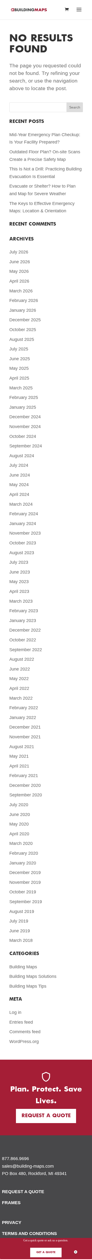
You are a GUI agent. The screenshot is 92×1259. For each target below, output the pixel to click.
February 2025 (23, 397)
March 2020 (21, 843)
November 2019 (25, 882)
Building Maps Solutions (32, 976)
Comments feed (24, 1031)
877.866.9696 (15, 1158)
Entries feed (21, 1022)
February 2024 (23, 513)
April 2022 (19, 688)
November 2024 (25, 426)
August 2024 (21, 455)
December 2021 (25, 727)
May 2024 (19, 484)
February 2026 (23, 300)
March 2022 (21, 698)
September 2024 (25, 446)
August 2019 (21, 911)
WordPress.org (24, 1041)
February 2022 (23, 707)
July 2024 (18, 465)
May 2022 (19, 678)
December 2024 (25, 416)
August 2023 (21, 552)
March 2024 (21, 504)
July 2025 (18, 349)
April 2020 (19, 833)
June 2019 (19, 930)
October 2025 (22, 329)
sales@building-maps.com (28, 1166)
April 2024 (19, 494)
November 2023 (25, 533)
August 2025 (21, 339)
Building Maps (23, 966)
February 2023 (23, 610)
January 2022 (22, 717)
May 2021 (19, 756)
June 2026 (19, 261)
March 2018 (21, 940)
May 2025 (19, 368)
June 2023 (19, 572)
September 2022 (25, 649)
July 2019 (18, 921)
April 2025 (19, 378)
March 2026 (21, 290)
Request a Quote (46, 1116)
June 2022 (19, 669)
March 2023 (21, 601)
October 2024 (22, 436)
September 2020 (25, 794)
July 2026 (18, 252)
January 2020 (22, 863)
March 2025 (21, 387)
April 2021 (19, 766)
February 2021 (23, 775)
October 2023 (22, 542)
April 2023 (19, 591)
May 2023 (19, 581)
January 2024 (22, 523)
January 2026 (22, 310)
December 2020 (25, 785)
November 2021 (25, 736)
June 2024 (19, 475)
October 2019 (22, 891)
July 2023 (18, 562)
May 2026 (19, 271)
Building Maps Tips (27, 986)
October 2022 (22, 639)
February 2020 (23, 853)
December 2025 (25, 319)
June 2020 (19, 814)
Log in (15, 1012)
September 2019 (25, 901)
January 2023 (22, 620)
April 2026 (19, 281)
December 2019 (25, 872)
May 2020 (19, 824)
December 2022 (25, 630)
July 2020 (18, 804)
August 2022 (21, 659)
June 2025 (19, 358)
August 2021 (21, 746)
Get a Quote (45, 1252)
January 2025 (22, 407)
